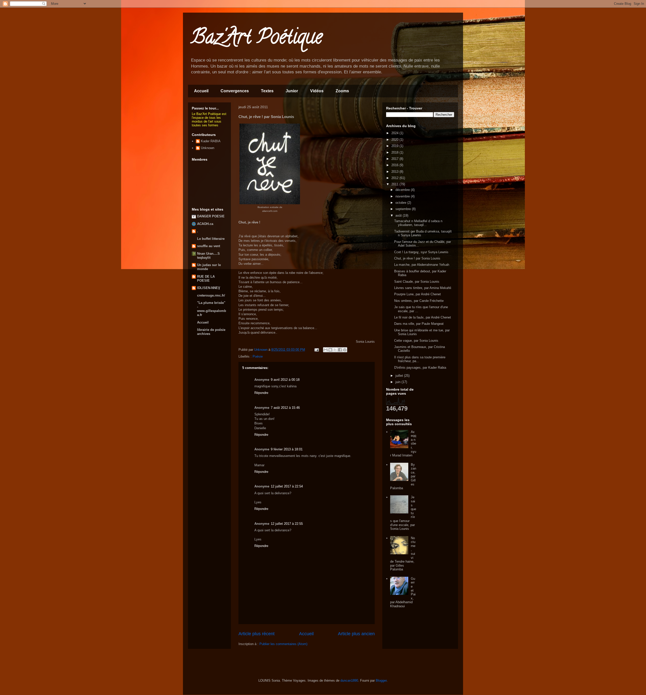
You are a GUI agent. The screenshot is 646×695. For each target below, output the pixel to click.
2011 (395, 184)
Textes (267, 91)
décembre (403, 190)
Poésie (258, 356)
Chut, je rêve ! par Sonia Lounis (417, 258)
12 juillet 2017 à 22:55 (287, 524)
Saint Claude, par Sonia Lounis (416, 281)
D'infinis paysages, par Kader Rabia (420, 367)
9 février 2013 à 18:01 (287, 449)
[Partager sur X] (335, 349)
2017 (395, 159)
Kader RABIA (211, 141)
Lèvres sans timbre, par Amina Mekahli (422, 288)
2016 (395, 165)
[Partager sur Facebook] (339, 349)
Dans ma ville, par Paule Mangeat (419, 324)
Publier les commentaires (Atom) (283, 644)
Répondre (261, 393)
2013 (395, 171)
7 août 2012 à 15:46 (285, 408)
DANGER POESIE (211, 216)
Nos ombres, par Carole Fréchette (419, 301)
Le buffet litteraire (211, 239)
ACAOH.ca (205, 224)
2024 (395, 133)
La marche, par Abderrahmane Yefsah (421, 265)
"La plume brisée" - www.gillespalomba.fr (211, 309)
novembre (403, 196)
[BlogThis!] (330, 349)
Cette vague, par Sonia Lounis (416, 340)
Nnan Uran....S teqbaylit (208, 255)
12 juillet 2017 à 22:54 (287, 486)
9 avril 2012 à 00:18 (285, 380)
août (399, 215)
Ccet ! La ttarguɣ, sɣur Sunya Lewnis (421, 252)
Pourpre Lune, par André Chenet (417, 294)
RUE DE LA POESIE (206, 278)
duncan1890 (349, 680)
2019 (395, 146)
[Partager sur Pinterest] (344, 349)
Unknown (207, 148)
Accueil (201, 91)
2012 (395, 178)
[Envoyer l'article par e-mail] (316, 350)
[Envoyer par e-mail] (325, 349)
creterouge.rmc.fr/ (211, 295)
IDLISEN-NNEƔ (208, 288)
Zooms (342, 91)
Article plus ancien (356, 633)
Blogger (381, 680)
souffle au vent (208, 246)
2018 (395, 152)
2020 (395, 139)
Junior (292, 91)
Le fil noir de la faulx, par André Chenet (422, 317)
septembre (403, 209)
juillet (399, 376)
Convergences (235, 91)
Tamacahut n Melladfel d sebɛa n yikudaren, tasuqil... (418, 223)
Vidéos (317, 91)
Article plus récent (256, 633)
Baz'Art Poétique (256, 38)
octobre (401, 203)
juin (398, 382)
